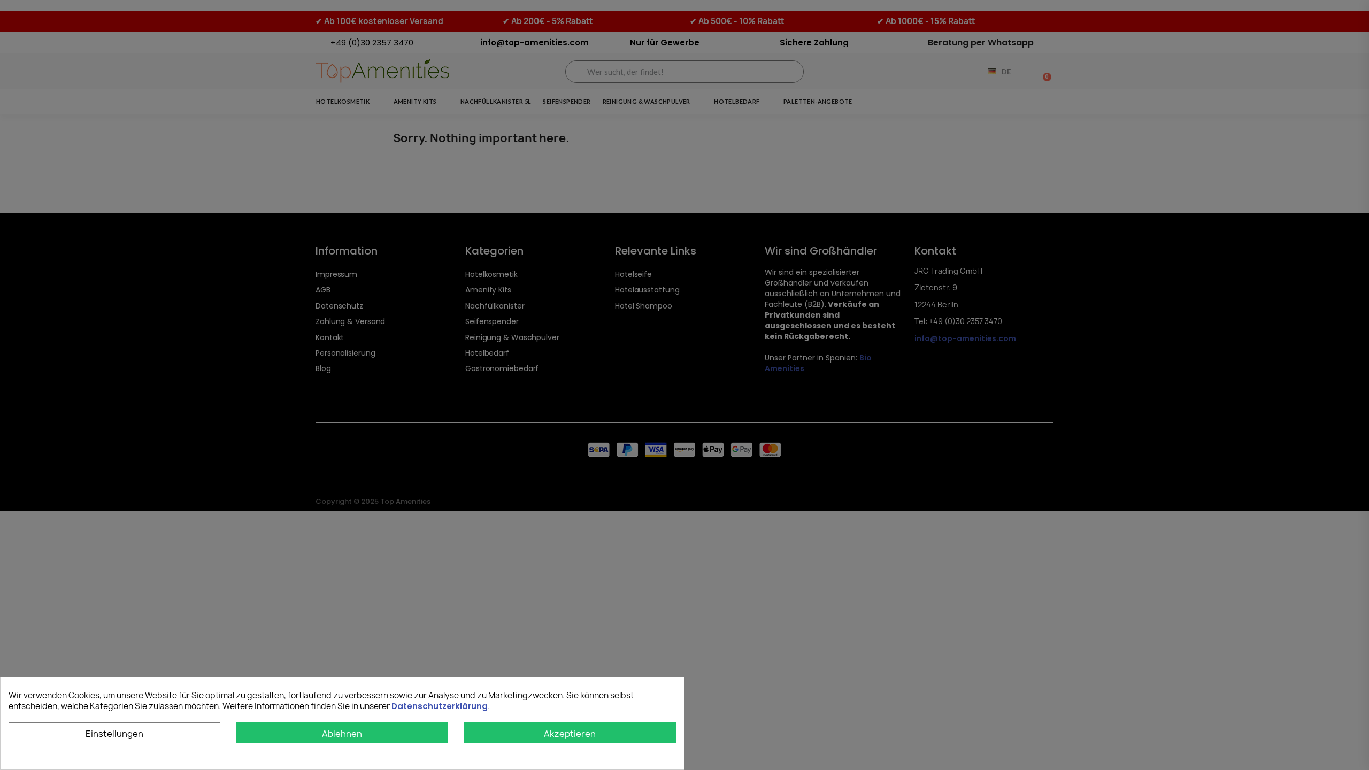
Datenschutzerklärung (439, 706)
